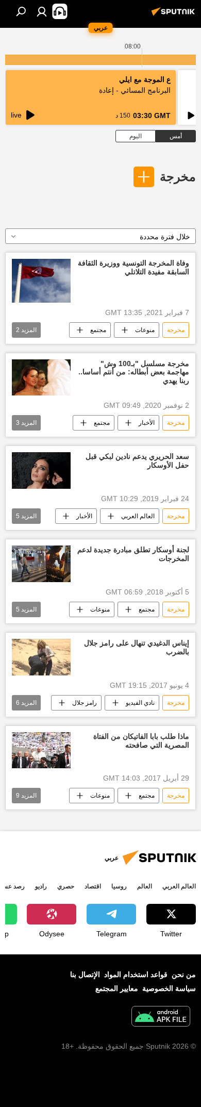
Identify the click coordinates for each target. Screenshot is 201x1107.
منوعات (145, 330)
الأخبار (147, 422)
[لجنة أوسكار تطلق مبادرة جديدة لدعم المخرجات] (41, 564)
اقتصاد (93, 886)
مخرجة (178, 177)
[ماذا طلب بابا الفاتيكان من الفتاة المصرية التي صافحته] (41, 750)
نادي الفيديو (140, 702)
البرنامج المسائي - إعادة (135, 90)
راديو (41, 886)
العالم (144, 886)
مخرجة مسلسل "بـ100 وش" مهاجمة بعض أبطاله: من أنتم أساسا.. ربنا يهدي (133, 372)
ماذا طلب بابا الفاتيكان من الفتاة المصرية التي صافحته (141, 740)
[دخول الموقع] (41, 11)
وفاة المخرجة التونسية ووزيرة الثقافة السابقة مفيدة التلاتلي (133, 267)
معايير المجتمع (116, 988)
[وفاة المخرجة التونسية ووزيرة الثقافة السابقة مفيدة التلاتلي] (41, 281)
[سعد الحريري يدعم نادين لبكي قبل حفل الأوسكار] (41, 470)
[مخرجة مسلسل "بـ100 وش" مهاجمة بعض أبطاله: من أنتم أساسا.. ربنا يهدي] (41, 377)
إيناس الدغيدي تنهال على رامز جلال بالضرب (136, 647)
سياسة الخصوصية (169, 988)
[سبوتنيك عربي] (174, 15)
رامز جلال (84, 702)
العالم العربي (138, 516)
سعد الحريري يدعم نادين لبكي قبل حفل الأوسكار (137, 460)
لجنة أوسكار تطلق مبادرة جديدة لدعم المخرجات (133, 554)
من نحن (184, 974)
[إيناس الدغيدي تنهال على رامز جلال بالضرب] (41, 657)
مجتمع (98, 330)
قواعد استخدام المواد (135, 974)
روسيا (119, 886)
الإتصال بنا (85, 974)
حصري (65, 886)
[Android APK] (161, 1017)
